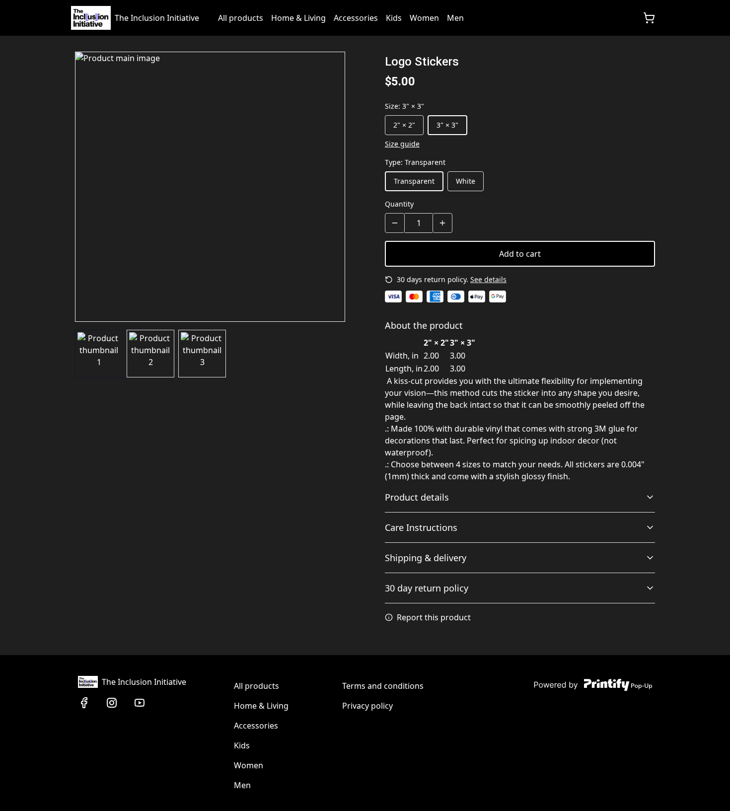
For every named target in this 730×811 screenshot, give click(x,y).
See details (488, 279)
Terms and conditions (383, 685)
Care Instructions (421, 527)
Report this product (434, 617)
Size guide (402, 143)
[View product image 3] (202, 353)
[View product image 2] (150, 353)
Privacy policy (367, 705)
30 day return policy (426, 588)
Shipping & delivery (425, 558)
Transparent (414, 181)
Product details (417, 497)
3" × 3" (447, 125)
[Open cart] (649, 18)
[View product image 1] (99, 353)
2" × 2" (404, 125)
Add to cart (520, 253)
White (465, 181)
